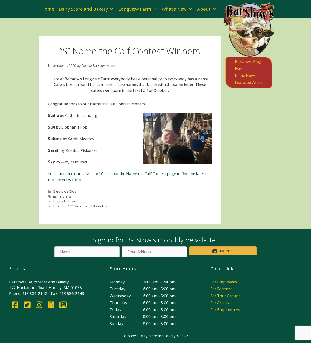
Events (241, 68)
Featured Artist (248, 82)
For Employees (223, 281)
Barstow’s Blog (248, 61)
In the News (245, 75)
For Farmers (221, 288)
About (204, 9)
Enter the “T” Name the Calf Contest (80, 206)
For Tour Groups (225, 295)
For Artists (219, 302)
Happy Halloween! (66, 201)
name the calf (63, 196)
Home (47, 9)
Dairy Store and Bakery (83, 9)
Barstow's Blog (64, 191)
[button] (223, 250)
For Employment (225, 309)
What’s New (174, 9)
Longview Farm (134, 9)
